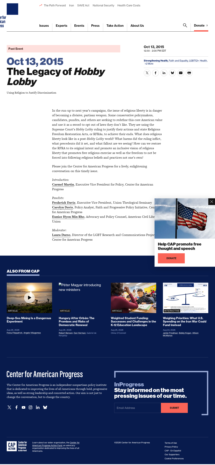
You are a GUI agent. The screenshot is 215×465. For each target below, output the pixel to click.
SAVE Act (83, 5)
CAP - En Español (173, 450)
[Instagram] (30, 407)
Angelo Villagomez (32, 333)
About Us (137, 26)
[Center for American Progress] (13, 15)
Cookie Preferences (174, 458)
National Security (103, 5)
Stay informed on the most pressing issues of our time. (150, 390)
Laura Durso (61, 235)
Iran (71, 5)
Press (95, 26)
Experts (61, 26)
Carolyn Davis (62, 207)
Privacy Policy (171, 447)
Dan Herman (80, 333)
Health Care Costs (128, 5)
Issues (44, 26)
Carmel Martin (63, 184)
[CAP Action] (18, 446)
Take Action (115, 26)
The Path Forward (55, 5)
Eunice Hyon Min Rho (68, 216)
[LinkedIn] (37, 407)
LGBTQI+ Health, (198, 60)
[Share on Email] (180, 73)
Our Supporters (172, 454)
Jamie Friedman (170, 333)
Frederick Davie (63, 202)
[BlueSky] (45, 407)
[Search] (185, 27)
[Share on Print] (189, 73)
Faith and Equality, (179, 60)
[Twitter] (9, 407)
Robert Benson (66, 333)
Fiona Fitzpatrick (15, 333)
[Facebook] (16, 407)
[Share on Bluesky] (172, 73)
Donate (199, 25)
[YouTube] (23, 407)
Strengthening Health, (156, 60)
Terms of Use (171, 443)
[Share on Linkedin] (164, 73)
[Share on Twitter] (147, 73)
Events (79, 26)
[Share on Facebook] (155, 73)
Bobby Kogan (185, 333)
